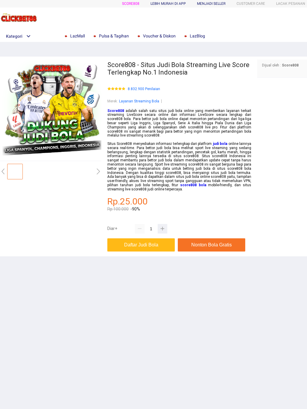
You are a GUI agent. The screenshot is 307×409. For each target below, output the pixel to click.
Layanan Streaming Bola (139, 101)
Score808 (130, 3)
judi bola (220, 144)
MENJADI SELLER (211, 3)
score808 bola (193, 185)
